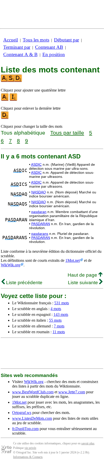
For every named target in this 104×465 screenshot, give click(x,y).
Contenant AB (49, 47)
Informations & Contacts (28, 457)
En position (53, 54)
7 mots (59, 326)
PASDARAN (40, 224)
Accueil (10, 40)
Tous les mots (36, 40)
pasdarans (39, 234)
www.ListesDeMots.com (32, 418)
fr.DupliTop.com (25, 429)
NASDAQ (38, 192)
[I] (13, 100)
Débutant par (66, 40)
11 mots (59, 332)
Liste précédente (23, 282)
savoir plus (87, 443)
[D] (5, 118)
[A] (5, 100)
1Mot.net (72, 260)
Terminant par (16, 47)
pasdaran (38, 212)
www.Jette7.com (71, 392)
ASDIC (36, 164)
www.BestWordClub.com (33, 392)
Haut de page (83, 275)
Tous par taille (67, 133)
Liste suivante (83, 282)
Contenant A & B (20, 54)
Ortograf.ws (21, 412)
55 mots (55, 320)
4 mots (55, 309)
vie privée (30, 448)
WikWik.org (10, 265)
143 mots (61, 314)
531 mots (61, 303)
